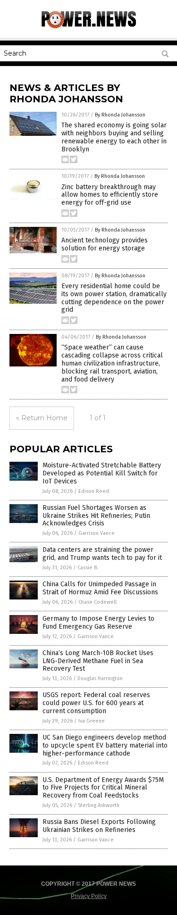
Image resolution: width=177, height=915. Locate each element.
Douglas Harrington (100, 678)
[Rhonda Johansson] (89, 26)
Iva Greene (91, 721)
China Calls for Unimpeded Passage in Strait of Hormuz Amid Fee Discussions (100, 588)
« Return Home (41, 418)
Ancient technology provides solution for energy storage (104, 244)
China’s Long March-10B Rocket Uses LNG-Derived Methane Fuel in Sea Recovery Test (97, 661)
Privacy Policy (89, 896)
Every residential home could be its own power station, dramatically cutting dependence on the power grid (114, 298)
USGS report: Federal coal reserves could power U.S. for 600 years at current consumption (96, 703)
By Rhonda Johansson (120, 115)
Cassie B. (87, 568)
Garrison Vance (96, 533)
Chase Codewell (97, 602)
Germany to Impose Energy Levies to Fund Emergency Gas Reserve (98, 623)
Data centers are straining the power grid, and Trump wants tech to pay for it (102, 554)
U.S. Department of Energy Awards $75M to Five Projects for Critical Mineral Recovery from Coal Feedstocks (103, 788)
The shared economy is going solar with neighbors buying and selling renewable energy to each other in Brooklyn (114, 137)
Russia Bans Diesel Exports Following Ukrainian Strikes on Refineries (99, 826)
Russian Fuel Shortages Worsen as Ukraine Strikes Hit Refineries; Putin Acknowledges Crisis (96, 516)
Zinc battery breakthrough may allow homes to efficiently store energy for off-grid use (109, 195)
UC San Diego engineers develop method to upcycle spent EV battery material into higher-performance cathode (105, 745)
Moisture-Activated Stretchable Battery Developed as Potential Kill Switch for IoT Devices (101, 473)
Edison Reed (93, 491)
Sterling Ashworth (98, 805)
